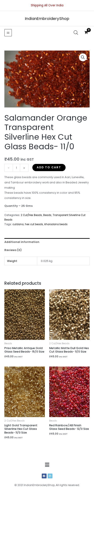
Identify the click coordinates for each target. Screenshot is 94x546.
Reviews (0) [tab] (13, 250)
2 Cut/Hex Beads (31, 215)
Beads (47, 215)
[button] (83, 57)
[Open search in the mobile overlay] (76, 32)
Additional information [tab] (21, 242)
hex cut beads (34, 224)
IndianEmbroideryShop (47, 18)
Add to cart (49, 167)
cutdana (18, 224)
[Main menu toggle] (8, 33)
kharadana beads (56, 224)
